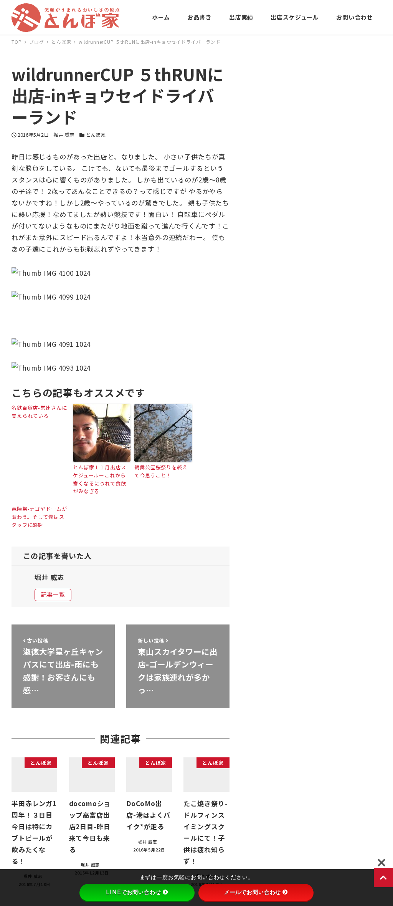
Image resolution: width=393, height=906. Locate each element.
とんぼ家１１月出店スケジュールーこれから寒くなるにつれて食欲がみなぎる (99, 479)
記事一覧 (53, 594)
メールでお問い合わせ (252, 892)
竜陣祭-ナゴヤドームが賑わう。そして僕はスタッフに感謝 (39, 516)
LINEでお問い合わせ (133, 892)
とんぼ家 (96, 134)
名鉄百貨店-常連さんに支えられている (39, 411)
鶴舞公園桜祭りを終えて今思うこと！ (161, 471)
